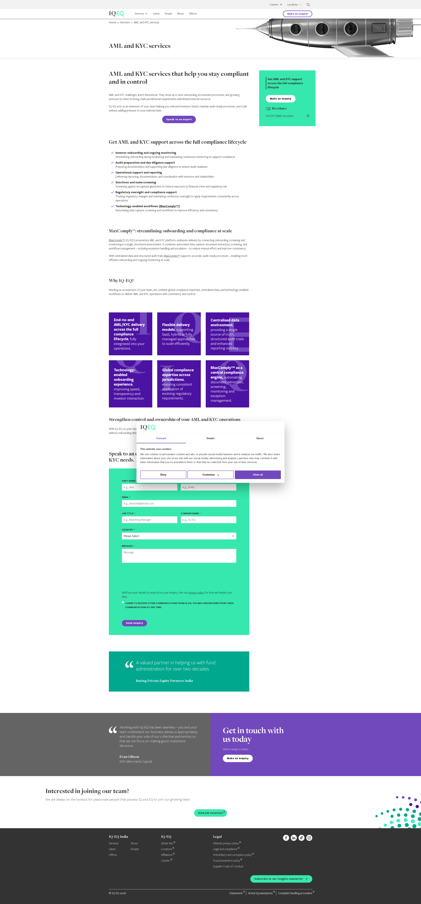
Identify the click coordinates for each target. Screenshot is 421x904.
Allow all (258, 474)
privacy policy (196, 592)
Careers (274, 4)
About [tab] (259, 438)
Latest (156, 13)
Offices (193, 13)
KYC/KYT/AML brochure (279, 116)
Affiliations (167, 855)
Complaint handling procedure (295, 893)
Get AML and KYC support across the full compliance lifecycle (285, 83)
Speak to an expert (179, 119)
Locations (166, 849)
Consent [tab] (161, 438)
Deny (163, 474)
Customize (208, 474)
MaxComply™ (169, 206)
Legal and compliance (225, 849)
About (180, 13)
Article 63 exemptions (260, 893)
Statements (236, 893)
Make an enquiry (297, 13)
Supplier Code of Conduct (228, 866)
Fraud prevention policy (226, 860)
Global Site (167, 843)
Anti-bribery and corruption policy (232, 855)
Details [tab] (211, 438)
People (168, 13)
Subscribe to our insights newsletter (278, 878)
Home (112, 22)
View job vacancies (210, 813)
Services (139, 13)
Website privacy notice (226, 843)
